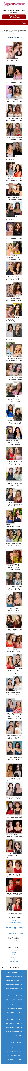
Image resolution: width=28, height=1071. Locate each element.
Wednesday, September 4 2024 (14, 1035)
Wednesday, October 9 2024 (14, 1012)
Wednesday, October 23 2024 (14, 1004)
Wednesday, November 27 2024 (14, 980)
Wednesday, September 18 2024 (14, 1027)
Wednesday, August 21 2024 (14, 1047)
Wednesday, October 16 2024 (14, 1008)
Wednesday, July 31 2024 (14, 1059)
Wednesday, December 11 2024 (14, 972)
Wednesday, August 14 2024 (14, 1051)
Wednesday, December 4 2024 (14, 976)
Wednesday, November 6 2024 (14, 995)
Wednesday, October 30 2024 (14, 1000)
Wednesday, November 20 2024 (14, 984)
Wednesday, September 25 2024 (14, 1023)
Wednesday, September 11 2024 (14, 1031)
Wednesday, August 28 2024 (14, 1042)
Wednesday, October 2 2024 (14, 1019)
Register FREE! (14, 16)
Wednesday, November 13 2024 (14, 988)
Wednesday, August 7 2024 (14, 1055)
